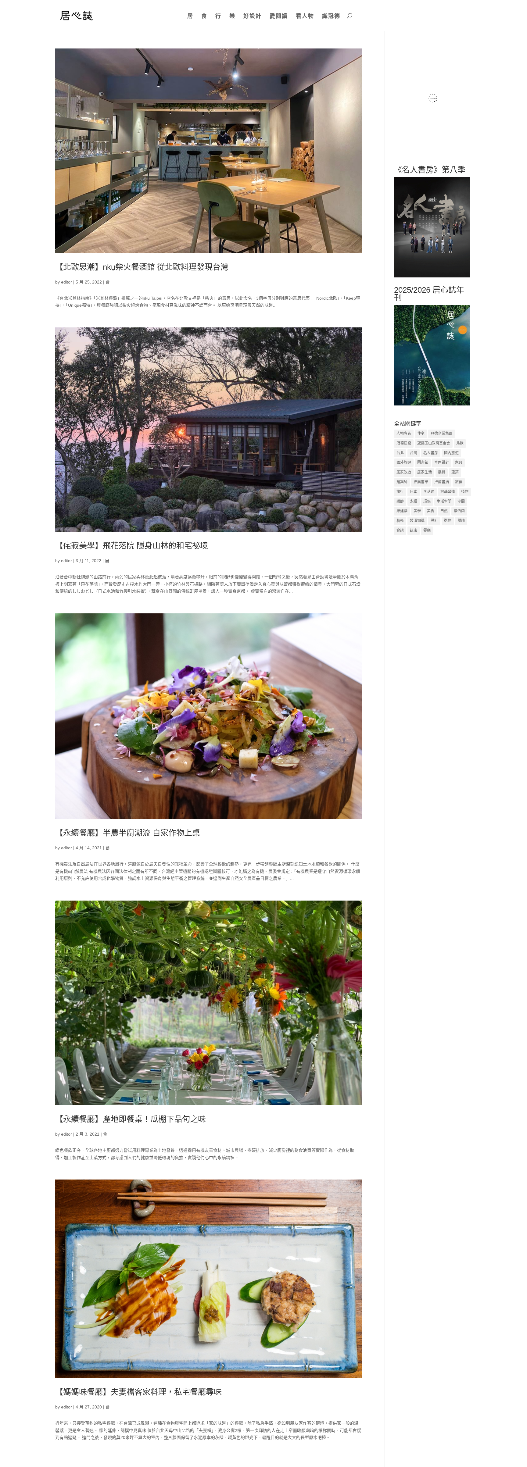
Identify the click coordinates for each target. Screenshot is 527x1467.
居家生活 (424, 472)
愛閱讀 (279, 16)
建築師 (401, 482)
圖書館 (422, 462)
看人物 (305, 16)
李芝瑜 (428, 492)
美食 (430, 511)
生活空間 (444, 501)
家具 (458, 462)
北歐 (460, 443)
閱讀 (461, 521)
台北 (400, 453)
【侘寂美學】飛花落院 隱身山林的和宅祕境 (131, 545)
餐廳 (427, 530)
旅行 (400, 492)
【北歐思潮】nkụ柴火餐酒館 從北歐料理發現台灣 (141, 267)
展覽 (441, 472)
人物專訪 (403, 433)
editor (66, 282)
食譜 (400, 530)
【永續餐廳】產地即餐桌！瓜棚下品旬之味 (130, 1119)
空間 (461, 501)
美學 (417, 511)
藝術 (400, 521)
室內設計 (441, 462)
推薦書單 (421, 482)
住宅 (421, 433)
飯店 (413, 530)
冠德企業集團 (442, 433)
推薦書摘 (441, 482)
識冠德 (331, 16)
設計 (434, 521)
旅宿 (458, 482)
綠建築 (401, 511)
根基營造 (447, 492)
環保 (427, 501)
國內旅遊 (451, 453)
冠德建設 (403, 443)
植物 (464, 492)
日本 (413, 492)
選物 (447, 521)
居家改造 (403, 472)
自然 (444, 511)
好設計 (252, 16)
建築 (455, 472)
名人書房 (430, 453)
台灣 (413, 453)
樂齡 (400, 501)
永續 (413, 501)
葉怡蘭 (459, 511)
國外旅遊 (403, 462)
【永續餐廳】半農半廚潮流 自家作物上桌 (127, 832)
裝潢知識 (417, 521)
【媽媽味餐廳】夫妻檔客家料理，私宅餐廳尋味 (138, 1392)
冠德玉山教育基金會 (433, 443)
